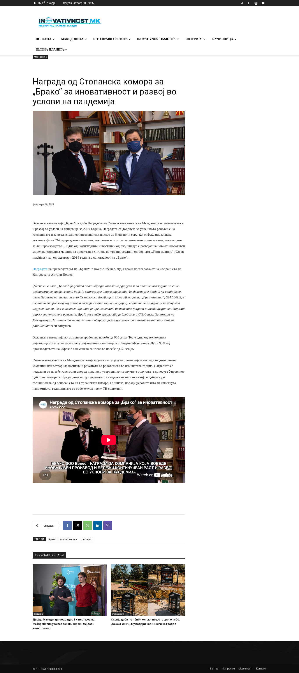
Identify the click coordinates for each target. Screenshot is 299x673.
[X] (77, 525)
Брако (52, 539)
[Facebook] (248, 3)
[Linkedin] (97, 525)
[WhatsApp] (87, 525)
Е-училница (222, 39)
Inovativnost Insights (156, 39)
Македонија (72, 39)
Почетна (43, 39)
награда (86, 539)
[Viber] (107, 525)
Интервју (193, 39)
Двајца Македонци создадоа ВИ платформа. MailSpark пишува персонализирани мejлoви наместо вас (64, 624)
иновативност (68, 539)
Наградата (40, 269)
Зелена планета (50, 49)
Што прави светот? (110, 39)
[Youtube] (263, 3)
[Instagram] (256, 3)
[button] (242, 3)
